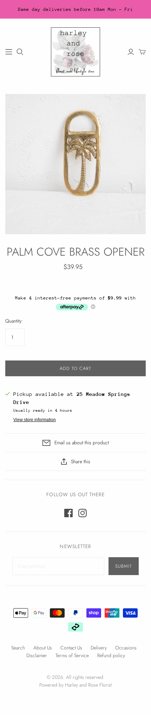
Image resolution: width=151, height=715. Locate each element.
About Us (42, 647)
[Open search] (20, 51)
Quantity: (14, 321)
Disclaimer (36, 655)
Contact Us (71, 647)
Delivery (99, 647)
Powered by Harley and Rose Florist (75, 684)
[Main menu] (8, 51)
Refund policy (111, 655)
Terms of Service (72, 655)
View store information (34, 419)
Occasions (126, 647)
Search (18, 647)
